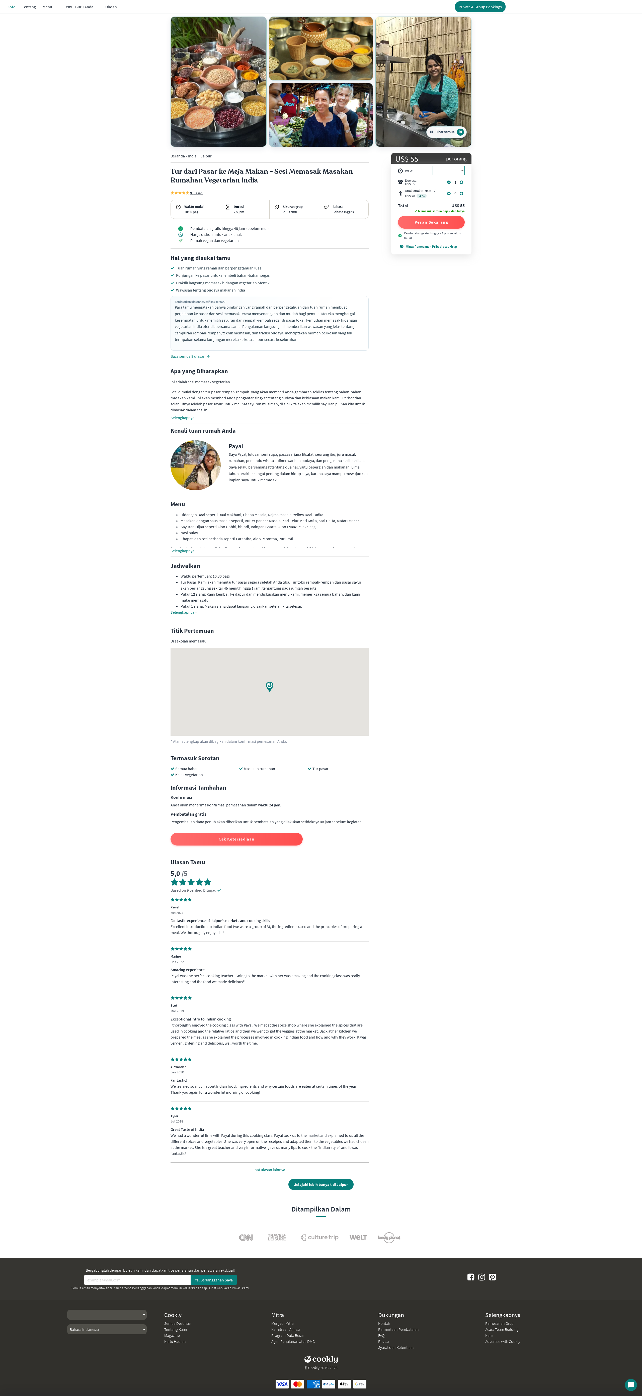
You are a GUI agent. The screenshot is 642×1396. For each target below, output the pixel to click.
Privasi (383, 1341)
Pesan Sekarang (431, 222)
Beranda (178, 155)
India (192, 155)
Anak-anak (421, 193)
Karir (489, 1335)
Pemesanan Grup (499, 1323)
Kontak (384, 1323)
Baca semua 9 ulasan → (190, 356)
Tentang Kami (175, 1329)
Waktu (410, 171)
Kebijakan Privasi (229, 1288)
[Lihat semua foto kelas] (218, 82)
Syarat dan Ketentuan (396, 1347)
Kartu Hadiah (175, 1341)
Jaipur (206, 155)
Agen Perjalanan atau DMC (293, 1341)
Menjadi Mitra (282, 1323)
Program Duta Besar (287, 1335)
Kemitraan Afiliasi (285, 1329)
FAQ (381, 1335)
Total (403, 206)
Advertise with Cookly (502, 1341)
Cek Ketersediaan (237, 839)
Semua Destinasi (177, 1323)
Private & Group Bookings (480, 6)
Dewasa (411, 182)
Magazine (172, 1335)
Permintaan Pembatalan (398, 1329)
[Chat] (631, 1385)
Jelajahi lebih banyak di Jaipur (321, 1184)
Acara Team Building (502, 1329)
